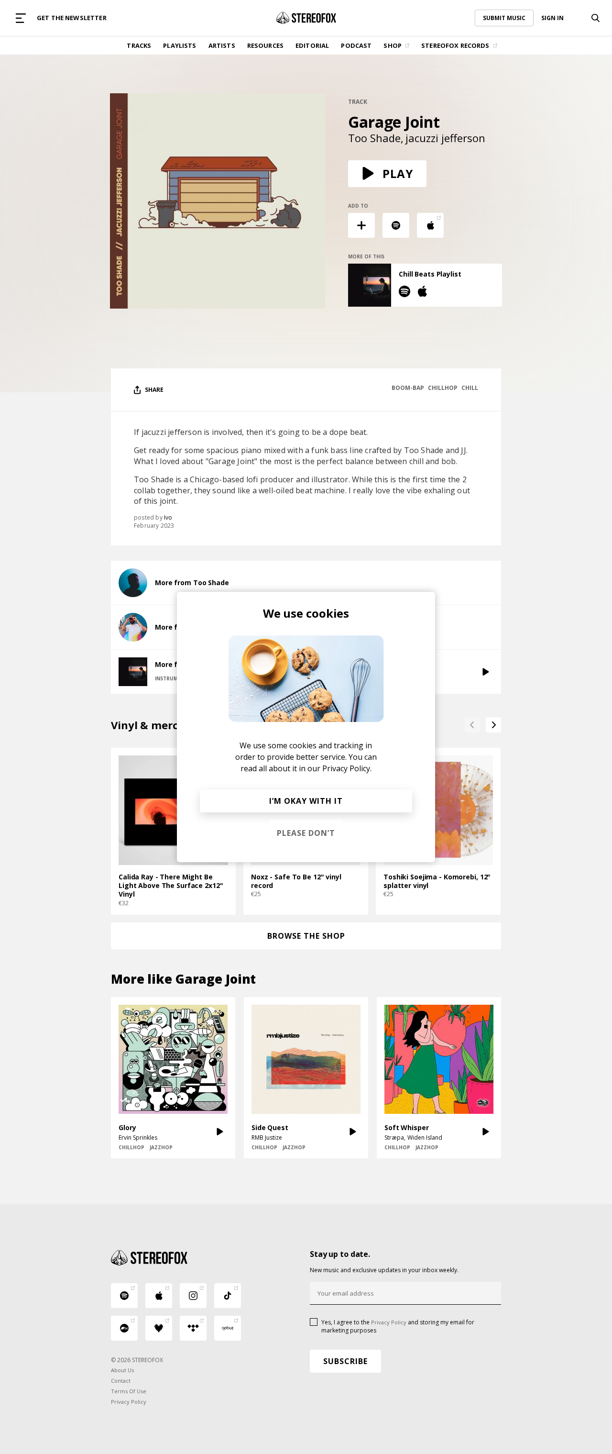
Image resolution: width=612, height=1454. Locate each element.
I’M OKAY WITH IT (306, 801)
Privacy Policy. (347, 768)
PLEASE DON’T (306, 833)
